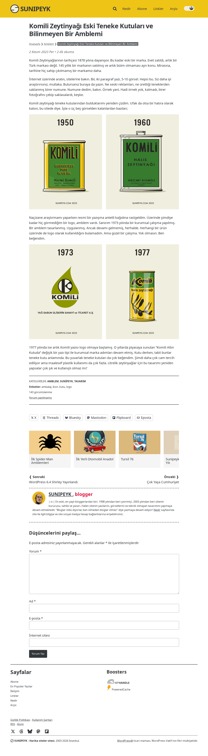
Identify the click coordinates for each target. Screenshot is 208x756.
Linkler (14, 696)
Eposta (146, 417)
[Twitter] (14, 733)
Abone (14, 681)
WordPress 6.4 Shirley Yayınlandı (53, 479)
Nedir (157, 510)
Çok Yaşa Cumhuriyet (163, 479)
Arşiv (13, 705)
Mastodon (98, 417)
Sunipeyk (66, 381)
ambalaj (46, 387)
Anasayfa (34, 44)
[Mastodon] (40, 733)
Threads (53, 417)
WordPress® (125, 740)
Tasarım (80, 381)
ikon (55, 387)
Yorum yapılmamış (40, 397)
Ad (32, 601)
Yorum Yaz (38, 653)
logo (69, 387)
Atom (20, 724)
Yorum (35, 551)
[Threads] (23, 733)
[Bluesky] (31, 733)
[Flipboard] (48, 733)
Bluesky (75, 417)
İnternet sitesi (39, 635)
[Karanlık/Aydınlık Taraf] (189, 8)
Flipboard (124, 417)
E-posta (36, 618)
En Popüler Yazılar (21, 686)
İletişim (14, 691)
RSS (12, 724)
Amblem (49, 44)
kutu (62, 387)
